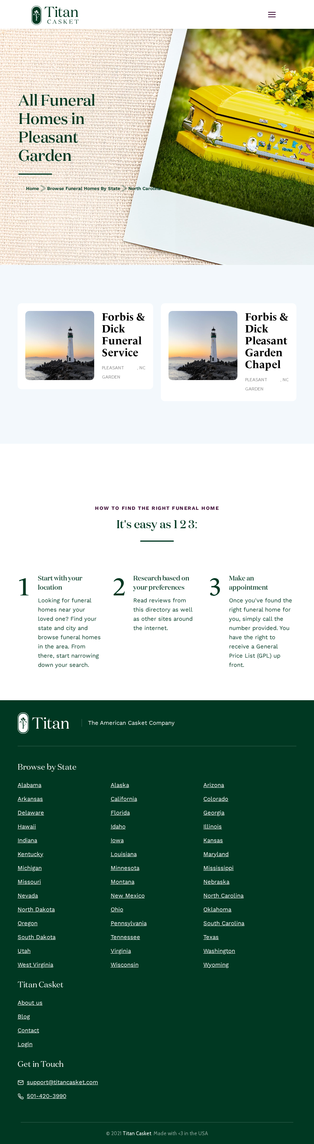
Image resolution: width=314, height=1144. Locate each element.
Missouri (29, 881)
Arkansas (30, 798)
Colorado (215, 798)
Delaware (31, 812)
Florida (120, 812)
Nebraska (216, 881)
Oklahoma (217, 909)
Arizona (213, 785)
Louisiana (124, 854)
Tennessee (125, 937)
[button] (272, 14)
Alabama (29, 785)
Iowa (117, 840)
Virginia (121, 950)
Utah (24, 950)
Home (32, 188)
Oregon (28, 923)
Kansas (213, 840)
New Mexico (128, 895)
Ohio (117, 909)
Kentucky (30, 854)
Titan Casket (137, 1133)
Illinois (212, 826)
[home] (54, 15)
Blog (24, 1016)
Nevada (28, 895)
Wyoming (216, 964)
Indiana (27, 840)
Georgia (213, 812)
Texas (211, 937)
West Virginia (35, 964)
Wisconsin (125, 964)
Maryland (216, 854)
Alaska (120, 785)
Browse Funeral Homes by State (83, 188)
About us (30, 1002)
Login (25, 1044)
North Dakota (36, 909)
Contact (28, 1030)
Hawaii (27, 826)
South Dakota (37, 937)
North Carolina (144, 188)
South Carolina (223, 923)
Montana (122, 881)
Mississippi (218, 868)
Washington (219, 950)
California (124, 798)
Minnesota (125, 868)
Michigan (30, 868)
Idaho (118, 826)
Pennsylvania (129, 923)
